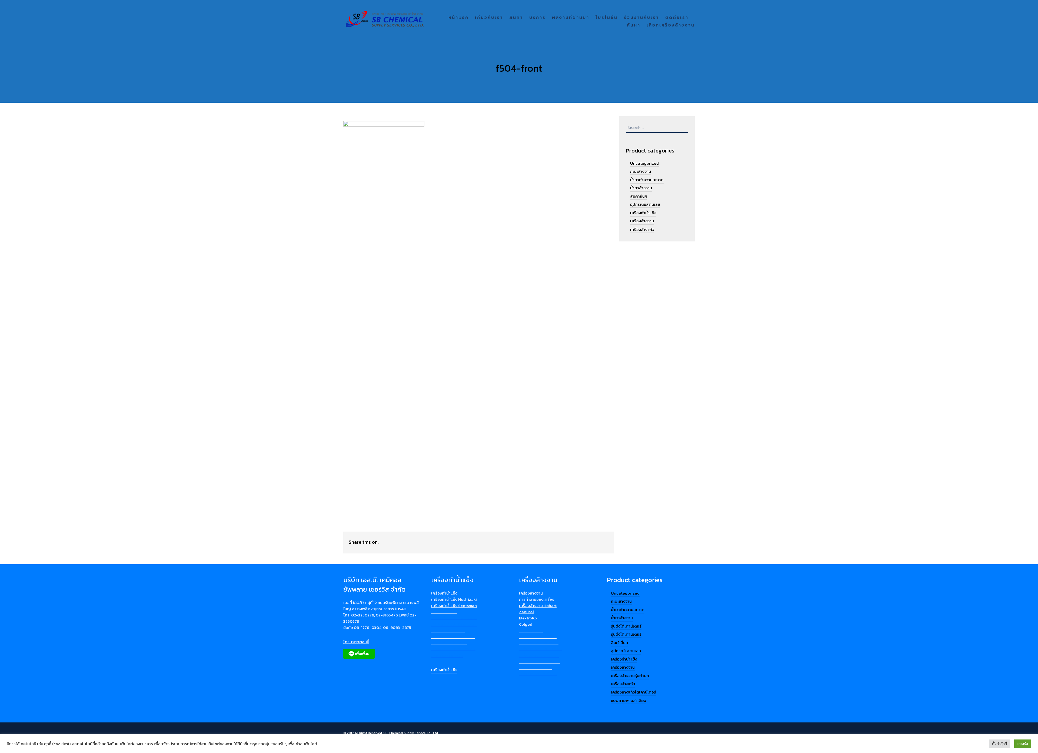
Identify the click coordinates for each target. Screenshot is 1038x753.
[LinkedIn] (405, 542)
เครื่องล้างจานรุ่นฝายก (630, 675)
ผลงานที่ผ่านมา (570, 17)
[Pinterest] (416, 542)
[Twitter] (437, 542)
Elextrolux (528, 618)
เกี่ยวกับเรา (489, 17)
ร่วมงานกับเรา (641, 17)
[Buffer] (384, 542)
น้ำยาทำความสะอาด (647, 180)
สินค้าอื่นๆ (638, 196)
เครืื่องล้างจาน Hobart (538, 605)
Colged (525, 624)
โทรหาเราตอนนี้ (356, 642)
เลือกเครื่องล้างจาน (671, 25)
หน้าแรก (458, 17)
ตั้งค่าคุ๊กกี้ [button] (999, 743)
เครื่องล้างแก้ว (642, 229)
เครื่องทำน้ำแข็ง (643, 213)
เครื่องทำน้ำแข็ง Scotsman (454, 605)
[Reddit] (426, 542)
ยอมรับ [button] (1022, 743)
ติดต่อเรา (676, 17)
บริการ (537, 17)
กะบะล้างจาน (640, 171)
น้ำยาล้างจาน (641, 188)
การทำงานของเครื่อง (536, 599)
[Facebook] (395, 542)
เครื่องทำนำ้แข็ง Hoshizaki (454, 599)
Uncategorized (644, 163)
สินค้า (516, 17)
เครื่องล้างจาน (642, 221)
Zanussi (526, 612)
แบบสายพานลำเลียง (628, 700)
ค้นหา (633, 25)
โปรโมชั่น (606, 17)
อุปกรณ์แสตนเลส (645, 204)
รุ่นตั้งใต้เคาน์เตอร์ (626, 626)
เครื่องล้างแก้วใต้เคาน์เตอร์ (633, 692)
